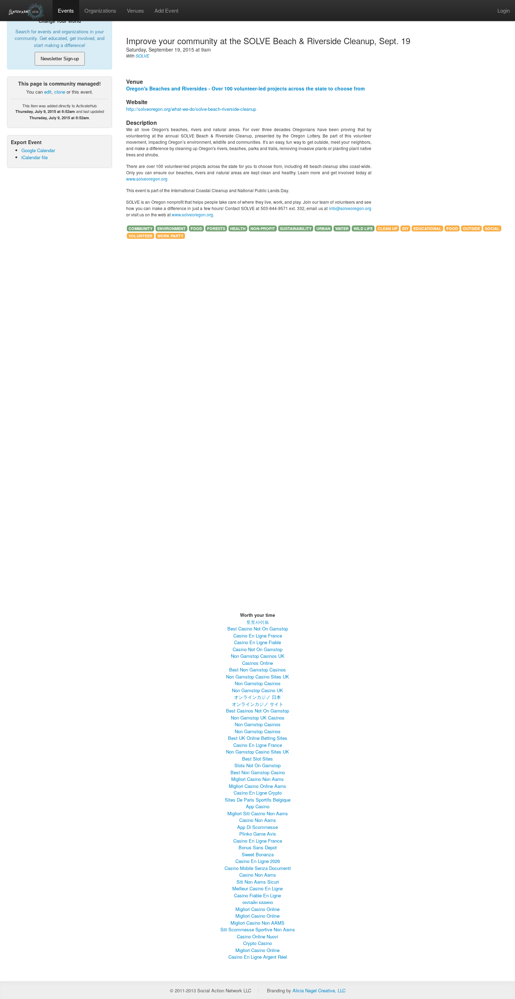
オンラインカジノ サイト (257, 704)
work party (170, 235)
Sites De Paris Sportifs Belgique (257, 799)
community (140, 228)
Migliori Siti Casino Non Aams (257, 813)
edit (48, 91)
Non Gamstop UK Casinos (257, 717)
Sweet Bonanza (258, 854)
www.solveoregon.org (146, 179)
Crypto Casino (257, 943)
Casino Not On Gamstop (257, 649)
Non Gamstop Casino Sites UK (257, 676)
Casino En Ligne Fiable (257, 642)
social (492, 228)
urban (323, 228)
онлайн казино (257, 902)
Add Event (166, 10)
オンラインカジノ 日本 (257, 697)
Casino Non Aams (257, 820)
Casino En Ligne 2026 (257, 861)
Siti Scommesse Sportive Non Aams (257, 929)
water (342, 228)
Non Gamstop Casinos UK (257, 656)
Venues (135, 10)
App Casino (257, 806)
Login (503, 10)
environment (171, 228)
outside (471, 228)
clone (59, 91)
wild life (363, 228)
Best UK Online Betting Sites (257, 738)
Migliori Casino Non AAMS (257, 922)
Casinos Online (257, 663)
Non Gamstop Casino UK (257, 690)
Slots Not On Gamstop (257, 765)
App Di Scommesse (257, 827)
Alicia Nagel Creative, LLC (319, 990)
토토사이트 (257, 622)
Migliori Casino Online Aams (257, 786)
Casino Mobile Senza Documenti (258, 868)
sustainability (295, 228)
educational (427, 228)
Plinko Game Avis (257, 833)
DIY (405, 228)
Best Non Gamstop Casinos (257, 669)
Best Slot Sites (257, 758)
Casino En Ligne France (257, 635)
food (196, 228)
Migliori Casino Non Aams (257, 779)
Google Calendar (38, 150)
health (238, 228)
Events (66, 10)
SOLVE (142, 56)
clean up (387, 228)
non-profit (262, 228)
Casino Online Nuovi (257, 936)
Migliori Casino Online (257, 909)
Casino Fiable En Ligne (257, 895)
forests (216, 228)
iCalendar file (34, 157)
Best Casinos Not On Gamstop (257, 710)
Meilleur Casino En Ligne (257, 888)
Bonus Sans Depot (258, 847)
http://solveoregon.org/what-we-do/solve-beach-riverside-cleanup (191, 109)
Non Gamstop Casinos (258, 683)
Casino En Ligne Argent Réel (257, 956)
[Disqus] (248, 334)
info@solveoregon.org (350, 208)
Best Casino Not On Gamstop (257, 628)
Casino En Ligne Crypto (258, 792)
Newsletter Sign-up (60, 58)
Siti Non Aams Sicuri (257, 881)
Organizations (100, 10)
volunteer (140, 235)
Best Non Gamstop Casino (258, 772)
